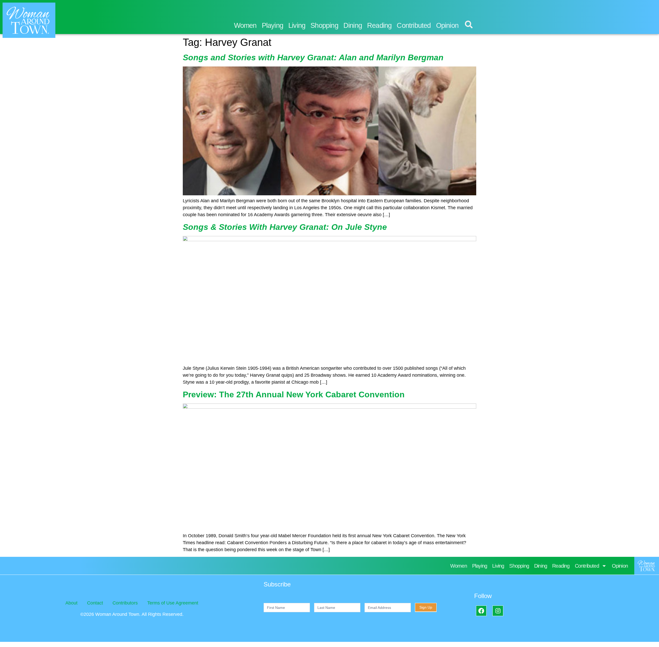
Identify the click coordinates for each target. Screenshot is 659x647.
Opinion (447, 25)
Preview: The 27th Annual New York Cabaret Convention (294, 394)
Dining (352, 25)
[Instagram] (497, 611)
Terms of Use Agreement (172, 603)
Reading (379, 25)
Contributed (414, 25)
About (71, 603)
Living (296, 25)
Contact (95, 603)
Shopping (324, 25)
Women (245, 25)
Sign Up (425, 607)
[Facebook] (481, 611)
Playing (272, 25)
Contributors (125, 603)
